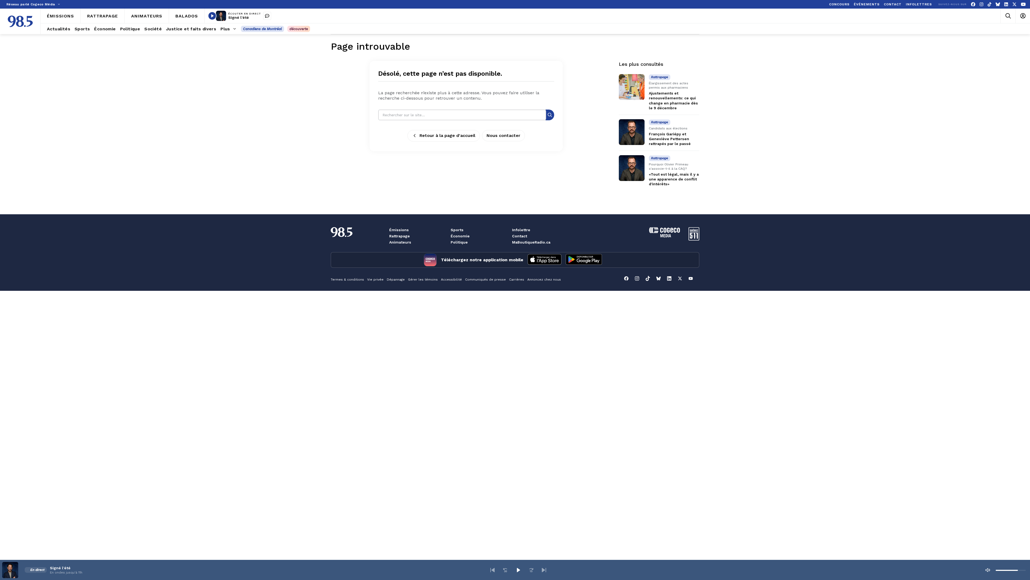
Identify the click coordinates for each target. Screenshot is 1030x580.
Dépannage (396, 279)
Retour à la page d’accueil (447, 135)
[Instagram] (981, 4)
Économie (460, 236)
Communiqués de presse (485, 279)
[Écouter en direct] (212, 16)
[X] (1014, 4)
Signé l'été (238, 17)
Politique (459, 242)
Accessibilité (451, 279)
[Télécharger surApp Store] (544, 260)
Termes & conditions (347, 279)
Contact (519, 236)
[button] (492, 570)
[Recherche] (550, 115)
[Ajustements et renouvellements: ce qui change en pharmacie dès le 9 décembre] (632, 87)
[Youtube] (1023, 4)
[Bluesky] (998, 4)
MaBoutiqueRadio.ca (531, 242)
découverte (298, 29)
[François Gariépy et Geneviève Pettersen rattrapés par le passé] (632, 132)
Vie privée (375, 279)
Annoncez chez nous (544, 279)
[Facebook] (973, 4)
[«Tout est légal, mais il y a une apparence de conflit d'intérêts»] (632, 168)
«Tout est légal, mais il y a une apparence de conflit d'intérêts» (674, 179)
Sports (457, 230)
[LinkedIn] (1006, 4)
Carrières (516, 279)
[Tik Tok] (989, 4)
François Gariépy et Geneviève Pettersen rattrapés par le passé (670, 139)
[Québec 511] (694, 239)
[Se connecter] (1022, 16)
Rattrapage (399, 236)
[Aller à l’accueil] (20, 21)
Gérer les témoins (423, 279)
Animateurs (400, 242)
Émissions (399, 230)
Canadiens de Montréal (262, 29)
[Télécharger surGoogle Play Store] (584, 260)
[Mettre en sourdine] (987, 570)
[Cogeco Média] (664, 235)
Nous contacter (503, 135)
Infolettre (521, 230)
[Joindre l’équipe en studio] (267, 16)
